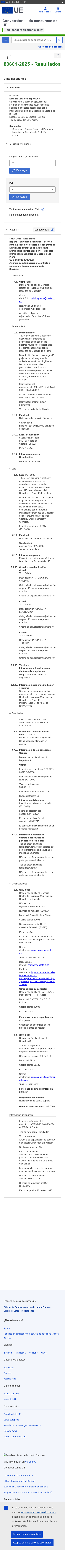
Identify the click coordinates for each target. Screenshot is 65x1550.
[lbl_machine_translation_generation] (42, 209)
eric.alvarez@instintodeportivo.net (37, 1078)
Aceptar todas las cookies (27, 1534)
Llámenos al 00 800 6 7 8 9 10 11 (20, 1475)
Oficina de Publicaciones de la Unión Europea (27, 1307)
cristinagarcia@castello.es (37, 300)
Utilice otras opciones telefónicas (19, 1481)
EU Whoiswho (10, 1431)
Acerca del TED (11, 1393)
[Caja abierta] (7, 57)
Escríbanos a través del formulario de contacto (26, 1486)
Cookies (7, 1373)
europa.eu (30, 1461)
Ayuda (7, 1328)
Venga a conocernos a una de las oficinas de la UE (28, 1492)
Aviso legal (9, 1367)
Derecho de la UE (12, 1414)
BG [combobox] (13, 189)
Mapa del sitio (10, 1399)
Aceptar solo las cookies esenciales (32, 1542)
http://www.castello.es (38, 965)
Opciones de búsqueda (50, 47)
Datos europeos (11, 1420)
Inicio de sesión (45, 12)
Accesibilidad (10, 1379)
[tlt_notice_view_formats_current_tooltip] (52, 229)
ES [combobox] (12, 163)
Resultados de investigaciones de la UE (22, 1425)
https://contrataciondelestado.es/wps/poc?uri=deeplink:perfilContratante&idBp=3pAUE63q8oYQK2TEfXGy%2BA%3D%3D (37, 978)
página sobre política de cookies (38, 1512)
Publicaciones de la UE (15, 1436)
